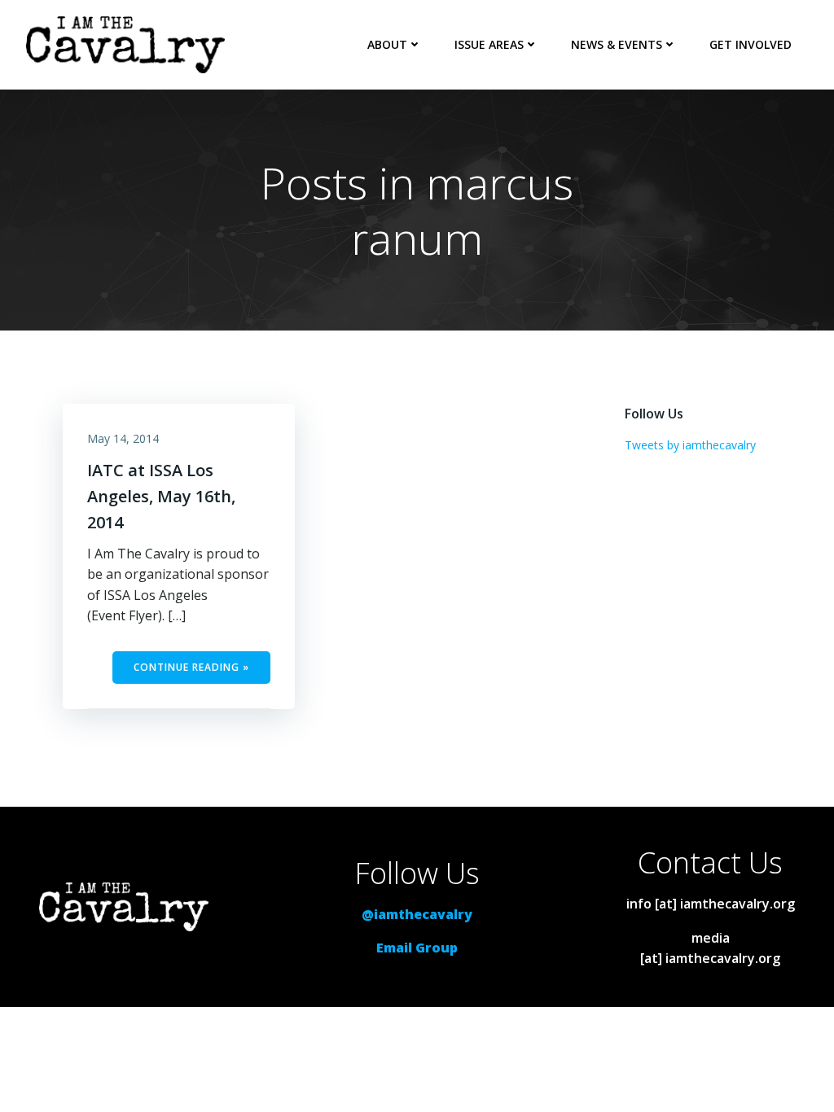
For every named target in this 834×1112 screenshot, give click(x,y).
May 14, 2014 (123, 438)
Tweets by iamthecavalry (690, 445)
